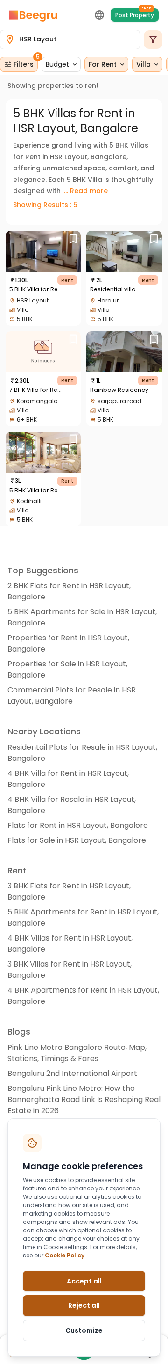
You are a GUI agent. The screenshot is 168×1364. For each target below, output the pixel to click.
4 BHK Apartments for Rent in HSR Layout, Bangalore (83, 996)
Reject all (84, 1305)
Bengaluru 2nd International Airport (72, 1073)
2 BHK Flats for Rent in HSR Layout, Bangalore (69, 591)
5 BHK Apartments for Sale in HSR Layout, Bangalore (82, 617)
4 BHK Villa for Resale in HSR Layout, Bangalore (71, 805)
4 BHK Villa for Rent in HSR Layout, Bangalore (68, 779)
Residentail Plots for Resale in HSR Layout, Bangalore (82, 753)
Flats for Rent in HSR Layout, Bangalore (77, 825)
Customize (84, 1330)
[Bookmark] (73, 238)
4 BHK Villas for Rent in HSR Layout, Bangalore (70, 943)
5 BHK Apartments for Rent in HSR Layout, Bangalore (83, 917)
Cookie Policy (64, 1255)
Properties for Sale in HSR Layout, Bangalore (67, 669)
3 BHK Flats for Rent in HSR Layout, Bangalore (69, 891)
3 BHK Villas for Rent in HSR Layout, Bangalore (69, 970)
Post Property (134, 13)
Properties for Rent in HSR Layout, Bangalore (68, 643)
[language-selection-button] (99, 14)
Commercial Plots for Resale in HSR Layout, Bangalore (71, 695)
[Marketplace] (33, 15)
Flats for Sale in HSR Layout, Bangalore (76, 840)
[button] (61, 64)
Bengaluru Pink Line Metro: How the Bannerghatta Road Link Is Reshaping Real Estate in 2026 (84, 1099)
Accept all (84, 1281)
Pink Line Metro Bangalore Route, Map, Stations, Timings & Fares (77, 1053)
